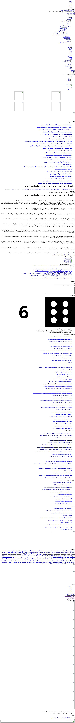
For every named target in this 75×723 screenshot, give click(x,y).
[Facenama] (68, 261)
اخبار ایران (70, 586)
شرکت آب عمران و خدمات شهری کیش (18, 555)
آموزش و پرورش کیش (65, 21)
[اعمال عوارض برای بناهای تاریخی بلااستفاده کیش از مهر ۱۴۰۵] (70, 645)
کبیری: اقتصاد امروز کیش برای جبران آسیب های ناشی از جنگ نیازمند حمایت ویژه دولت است (57, 477)
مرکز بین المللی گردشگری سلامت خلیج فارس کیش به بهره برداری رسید (60, 341)
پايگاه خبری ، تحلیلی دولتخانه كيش (68, 10)
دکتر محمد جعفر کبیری (55, 554)
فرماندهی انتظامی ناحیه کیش (46, 558)
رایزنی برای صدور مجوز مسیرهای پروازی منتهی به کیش (59, 272)
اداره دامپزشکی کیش (63, 28)
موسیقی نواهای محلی (65, 61)
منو (66, 14)
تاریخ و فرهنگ (67, 60)
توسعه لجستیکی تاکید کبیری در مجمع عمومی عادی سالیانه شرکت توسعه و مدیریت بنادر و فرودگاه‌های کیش (55, 449)
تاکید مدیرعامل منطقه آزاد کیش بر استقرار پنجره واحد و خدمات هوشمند (60, 456)
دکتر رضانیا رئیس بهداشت (66, 554)
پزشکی (70, 49)
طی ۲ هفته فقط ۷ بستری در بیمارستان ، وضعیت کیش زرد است (62, 355)
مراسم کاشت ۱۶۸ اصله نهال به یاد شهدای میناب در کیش (63, 508)
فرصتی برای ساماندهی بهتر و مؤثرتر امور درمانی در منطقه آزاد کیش (61, 496)
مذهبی (71, 63)
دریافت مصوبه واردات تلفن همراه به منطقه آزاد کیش (63, 414)
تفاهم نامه (68, 22)
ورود (71, 4)
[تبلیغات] (73, 70)
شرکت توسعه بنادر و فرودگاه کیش (64, 557)
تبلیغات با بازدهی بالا (71, 599)
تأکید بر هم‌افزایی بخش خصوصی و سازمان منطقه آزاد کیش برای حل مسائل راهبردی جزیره (52, 268)
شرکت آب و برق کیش (5, 555)
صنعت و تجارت (32, 189)
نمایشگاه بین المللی (68, 65)
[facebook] (68, 258)
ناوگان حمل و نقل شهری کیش (62, 33)
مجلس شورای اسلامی (44, 265)
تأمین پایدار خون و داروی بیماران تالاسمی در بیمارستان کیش (62, 484)
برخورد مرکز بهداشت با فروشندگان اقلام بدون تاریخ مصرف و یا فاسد (61, 491)
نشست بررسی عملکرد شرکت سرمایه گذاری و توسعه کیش (62, 458)
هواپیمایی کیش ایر (61, 30)
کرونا (69, 55)
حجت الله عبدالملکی (50, 552)
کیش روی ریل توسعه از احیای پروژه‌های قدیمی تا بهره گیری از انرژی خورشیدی (59, 442)
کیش (71, 18)
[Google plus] (67, 260)
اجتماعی (70, 43)
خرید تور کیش (72, 592)
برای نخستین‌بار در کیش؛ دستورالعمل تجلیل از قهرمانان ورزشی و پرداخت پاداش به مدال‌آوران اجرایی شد (55, 468)
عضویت (70, 3)
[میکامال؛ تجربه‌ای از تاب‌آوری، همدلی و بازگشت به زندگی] (70, 681)
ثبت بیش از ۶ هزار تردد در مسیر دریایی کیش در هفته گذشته (62, 421)
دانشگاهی (68, 41)
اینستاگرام (70, 5)
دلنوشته (70, 53)
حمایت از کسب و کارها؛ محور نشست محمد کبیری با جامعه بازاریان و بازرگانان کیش (59, 461)
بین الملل (70, 48)
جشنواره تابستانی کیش (58, 552)
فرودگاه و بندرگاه (64, 29)
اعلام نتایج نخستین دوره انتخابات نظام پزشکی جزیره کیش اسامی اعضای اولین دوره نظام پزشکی (56, 489)
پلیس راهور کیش (46, 563)
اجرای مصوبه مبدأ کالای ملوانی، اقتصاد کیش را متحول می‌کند (58, 276)
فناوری (70, 52)
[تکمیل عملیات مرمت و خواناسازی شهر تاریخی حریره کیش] (70, 672)
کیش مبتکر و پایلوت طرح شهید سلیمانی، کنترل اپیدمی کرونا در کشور (61, 346)
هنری (71, 67)
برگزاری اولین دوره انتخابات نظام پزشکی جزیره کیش (63, 498)
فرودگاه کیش (21, 558)
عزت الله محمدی (66, 558)
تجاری (71, 51)
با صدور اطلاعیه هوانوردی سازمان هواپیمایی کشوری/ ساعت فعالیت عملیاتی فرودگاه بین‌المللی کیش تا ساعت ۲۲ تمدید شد (46, 273)
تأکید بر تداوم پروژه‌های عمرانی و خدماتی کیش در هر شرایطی (62, 470)
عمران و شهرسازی (66, 36)
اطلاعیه (68, 19)
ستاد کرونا (68, 24)
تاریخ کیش (73, 597)
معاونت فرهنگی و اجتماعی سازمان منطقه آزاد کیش (40, 562)
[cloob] (68, 262)
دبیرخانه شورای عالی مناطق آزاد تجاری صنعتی (37, 552)
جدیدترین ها (66, 334)
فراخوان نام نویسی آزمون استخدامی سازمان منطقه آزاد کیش (62, 454)
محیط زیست (67, 20)
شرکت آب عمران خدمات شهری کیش (36, 555)
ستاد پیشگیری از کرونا (15, 554)
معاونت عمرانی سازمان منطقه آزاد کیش (63, 562)
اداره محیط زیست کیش (32, 551)
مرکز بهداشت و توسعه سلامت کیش (61, 32)
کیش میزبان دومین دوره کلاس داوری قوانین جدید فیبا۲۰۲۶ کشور (57, 274)
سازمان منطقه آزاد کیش (65, 26)
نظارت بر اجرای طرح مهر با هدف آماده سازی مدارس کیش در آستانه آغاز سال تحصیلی (53, 271)
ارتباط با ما (70, 2)
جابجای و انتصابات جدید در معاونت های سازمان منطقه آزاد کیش (62, 343)
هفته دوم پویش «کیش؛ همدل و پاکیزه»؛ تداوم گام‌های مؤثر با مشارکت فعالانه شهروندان (58, 487)
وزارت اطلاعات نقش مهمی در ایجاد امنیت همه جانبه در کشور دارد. (61, 336)
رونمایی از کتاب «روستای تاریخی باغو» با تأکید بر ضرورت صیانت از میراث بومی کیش (58, 527)
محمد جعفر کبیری (36, 265)
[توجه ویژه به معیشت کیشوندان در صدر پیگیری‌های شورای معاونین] (70, 618)
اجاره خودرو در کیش (71, 595)
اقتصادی (69, 189)
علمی (71, 58)
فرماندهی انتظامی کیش (32, 558)
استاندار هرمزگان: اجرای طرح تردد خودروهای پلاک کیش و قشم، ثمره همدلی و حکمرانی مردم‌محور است (55, 475)
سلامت (70, 54)
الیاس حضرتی (67, 265)
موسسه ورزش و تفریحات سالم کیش (67, 563)
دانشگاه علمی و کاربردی (63, 42)
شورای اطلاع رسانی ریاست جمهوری (57, 265)
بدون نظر (11, 189)
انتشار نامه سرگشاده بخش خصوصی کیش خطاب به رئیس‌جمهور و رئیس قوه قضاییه (59, 510)
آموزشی (70, 40)
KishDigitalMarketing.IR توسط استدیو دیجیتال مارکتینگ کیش (63, 717)
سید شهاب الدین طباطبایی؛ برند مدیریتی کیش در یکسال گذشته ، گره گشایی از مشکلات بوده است (56, 444)
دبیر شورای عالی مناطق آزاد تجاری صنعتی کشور (17, 552)
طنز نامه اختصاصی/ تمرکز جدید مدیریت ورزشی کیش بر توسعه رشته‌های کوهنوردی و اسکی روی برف (56, 517)
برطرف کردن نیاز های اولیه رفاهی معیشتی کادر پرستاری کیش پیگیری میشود (60, 339)
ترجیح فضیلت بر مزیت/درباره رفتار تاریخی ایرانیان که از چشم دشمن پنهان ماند (59, 524)
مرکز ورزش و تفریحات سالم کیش (61, 31)
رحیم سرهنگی (47, 554)
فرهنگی (70, 59)
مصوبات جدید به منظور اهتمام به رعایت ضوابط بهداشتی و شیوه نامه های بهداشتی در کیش (57, 353)
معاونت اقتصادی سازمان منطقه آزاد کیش (10, 560)
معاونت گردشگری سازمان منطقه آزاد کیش (18, 562)
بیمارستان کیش (64, 27)
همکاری (70, 1)
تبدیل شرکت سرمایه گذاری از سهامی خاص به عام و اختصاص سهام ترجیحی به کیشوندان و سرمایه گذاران (55, 367)
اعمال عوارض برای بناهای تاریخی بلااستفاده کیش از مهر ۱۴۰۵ (62, 428)
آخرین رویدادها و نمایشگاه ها (69, 596)
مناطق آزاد (70, 64)
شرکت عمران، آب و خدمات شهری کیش (60, 34)
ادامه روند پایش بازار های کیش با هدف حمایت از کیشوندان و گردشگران (60, 416)
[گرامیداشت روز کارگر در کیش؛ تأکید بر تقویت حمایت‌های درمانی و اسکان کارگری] (70, 708)
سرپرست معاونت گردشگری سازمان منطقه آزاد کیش (57, 555)
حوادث (71, 588)
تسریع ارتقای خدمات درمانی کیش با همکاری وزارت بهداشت (62, 482)
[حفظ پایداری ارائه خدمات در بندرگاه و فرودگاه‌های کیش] (70, 636)
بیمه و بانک (70, 47)
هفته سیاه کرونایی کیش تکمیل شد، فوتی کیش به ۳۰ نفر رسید (62, 362)
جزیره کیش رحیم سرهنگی (68, 552)
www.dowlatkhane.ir (71, 13)
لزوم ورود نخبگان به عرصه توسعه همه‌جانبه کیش (64, 376)
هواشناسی (68, 39)
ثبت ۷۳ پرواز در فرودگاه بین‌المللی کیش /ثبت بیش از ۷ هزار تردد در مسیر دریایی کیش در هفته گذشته (51, 275)
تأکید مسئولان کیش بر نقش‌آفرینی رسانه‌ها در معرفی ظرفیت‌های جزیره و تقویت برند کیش (58, 386)
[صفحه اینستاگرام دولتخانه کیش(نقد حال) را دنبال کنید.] (64, 254)
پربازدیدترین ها (71, 334)
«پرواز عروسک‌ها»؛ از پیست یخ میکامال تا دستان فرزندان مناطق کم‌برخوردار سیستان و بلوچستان (51, 278)
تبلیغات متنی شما (71, 598)
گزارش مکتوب (67, 38)
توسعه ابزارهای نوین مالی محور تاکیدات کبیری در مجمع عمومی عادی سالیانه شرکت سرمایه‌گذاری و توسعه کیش (54, 447)
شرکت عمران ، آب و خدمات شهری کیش (33, 557)
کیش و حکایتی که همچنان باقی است (66, 529)
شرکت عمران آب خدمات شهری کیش (18, 557)
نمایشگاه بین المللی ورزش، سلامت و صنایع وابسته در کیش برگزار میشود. (60, 381)
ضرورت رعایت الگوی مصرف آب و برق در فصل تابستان (63, 503)
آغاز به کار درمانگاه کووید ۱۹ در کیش (66, 369)
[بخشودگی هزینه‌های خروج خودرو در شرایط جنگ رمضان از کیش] (70, 690)
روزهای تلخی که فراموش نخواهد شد (66, 522)
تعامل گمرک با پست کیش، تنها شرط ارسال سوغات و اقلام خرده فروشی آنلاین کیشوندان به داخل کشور (55, 350)
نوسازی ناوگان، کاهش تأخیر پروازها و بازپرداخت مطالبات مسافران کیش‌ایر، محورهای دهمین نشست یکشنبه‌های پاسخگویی (52, 463)
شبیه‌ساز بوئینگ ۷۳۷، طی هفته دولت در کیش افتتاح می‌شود (62, 397)
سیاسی (70, 57)
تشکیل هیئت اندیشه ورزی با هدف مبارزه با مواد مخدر (63, 501)
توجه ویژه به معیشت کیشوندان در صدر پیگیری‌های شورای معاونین (57, 277)
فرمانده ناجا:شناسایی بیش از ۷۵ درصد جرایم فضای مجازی (63, 348)
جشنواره (68, 23)
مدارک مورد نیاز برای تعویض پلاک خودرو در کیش (64, 374)
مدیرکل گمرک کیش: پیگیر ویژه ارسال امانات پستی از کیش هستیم (61, 411)
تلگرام (71, 7)
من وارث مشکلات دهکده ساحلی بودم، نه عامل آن (64, 409)
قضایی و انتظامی (66, 37)
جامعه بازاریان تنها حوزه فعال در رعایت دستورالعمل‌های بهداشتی (62, 360)
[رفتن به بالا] (70, 719)
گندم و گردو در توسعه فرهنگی (67, 515)
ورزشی (70, 68)
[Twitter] (69, 259)
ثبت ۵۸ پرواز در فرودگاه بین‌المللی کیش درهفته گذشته (63, 423)
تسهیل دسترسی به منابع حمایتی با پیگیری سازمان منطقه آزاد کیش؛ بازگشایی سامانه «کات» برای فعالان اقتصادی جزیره (53, 451)
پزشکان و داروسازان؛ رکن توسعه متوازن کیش (65, 494)
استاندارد (70, 44)
